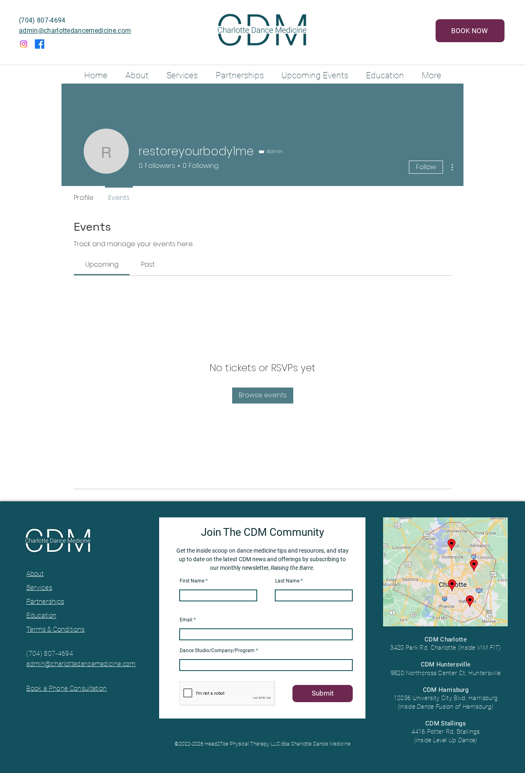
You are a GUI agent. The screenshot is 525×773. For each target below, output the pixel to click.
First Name (192, 580)
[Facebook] (39, 44)
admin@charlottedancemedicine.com (75, 30)
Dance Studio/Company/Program (217, 650)
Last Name (287, 580)
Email (186, 619)
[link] (102, 264)
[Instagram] (23, 44)
